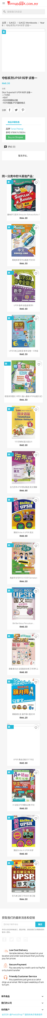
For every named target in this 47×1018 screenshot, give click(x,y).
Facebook (4, 939)
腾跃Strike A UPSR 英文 (23, 532)
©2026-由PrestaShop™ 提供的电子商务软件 (22, 1014)
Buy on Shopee (15, 137)
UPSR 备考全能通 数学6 (23, 305)
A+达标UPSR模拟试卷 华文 (24, 805)
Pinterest (22, 110)
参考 (8, 132)
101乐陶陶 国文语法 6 (23, 441)
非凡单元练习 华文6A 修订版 (23, 896)
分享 (9, 110)
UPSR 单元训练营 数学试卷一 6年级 (23, 351)
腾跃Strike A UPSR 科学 (23, 850)
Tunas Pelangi (16, 128)
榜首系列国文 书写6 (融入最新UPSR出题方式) (23, 396)
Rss (19, 939)
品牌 (8, 128)
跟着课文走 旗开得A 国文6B (23, 714)
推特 (11, 939)
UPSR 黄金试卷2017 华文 (23, 759)
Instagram (26, 939)
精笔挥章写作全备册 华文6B (23, 260)
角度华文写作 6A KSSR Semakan (23, 578)
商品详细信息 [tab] (14, 122)
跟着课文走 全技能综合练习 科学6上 (23, 668)
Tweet (16, 110)
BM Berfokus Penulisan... (23, 623)
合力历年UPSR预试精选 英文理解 (23, 487)
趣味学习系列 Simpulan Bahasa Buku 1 (23, 214)
